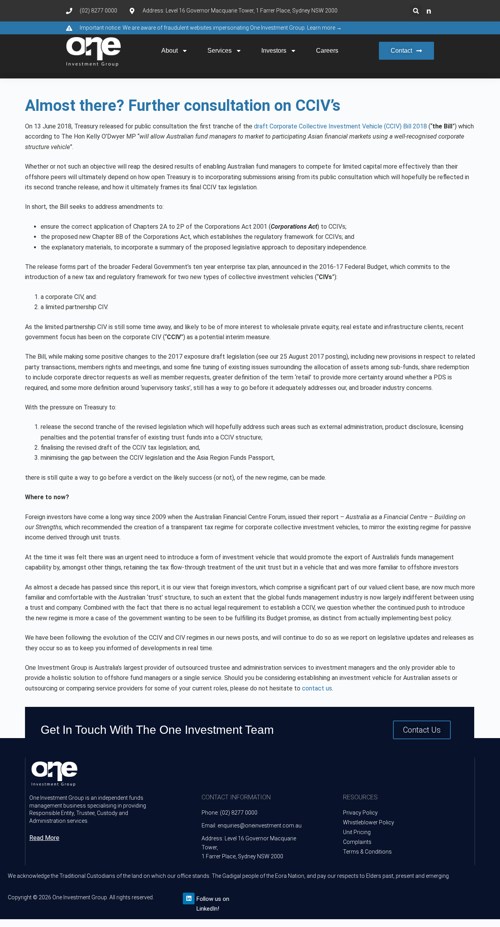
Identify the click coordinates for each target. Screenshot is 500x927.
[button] (416, 11)
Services (219, 50)
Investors (273, 50)
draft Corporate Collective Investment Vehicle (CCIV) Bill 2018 (340, 126)
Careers (327, 50)
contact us (317, 688)
